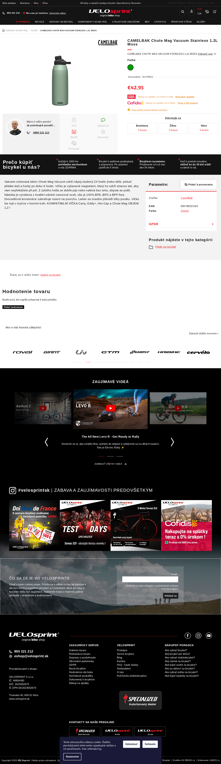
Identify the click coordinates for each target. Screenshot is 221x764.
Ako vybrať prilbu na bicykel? (181, 672)
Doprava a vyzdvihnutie (82, 657)
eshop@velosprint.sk (31, 656)
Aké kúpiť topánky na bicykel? (182, 676)
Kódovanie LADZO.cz (209, 760)
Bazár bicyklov (77, 668)
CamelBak (187, 198)
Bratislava (25, 3)
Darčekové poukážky (81, 676)
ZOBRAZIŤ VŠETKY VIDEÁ (108, 464)
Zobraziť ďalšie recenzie (203, 333)
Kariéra (121, 661)
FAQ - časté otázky (127, 665)
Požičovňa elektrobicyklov (132, 676)
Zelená (185, 211)
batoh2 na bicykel (51, 275)
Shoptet (166, 760)
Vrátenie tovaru (77, 650)
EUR (199, 9)
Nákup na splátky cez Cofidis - (172, 103)
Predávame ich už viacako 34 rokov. (153, 164)
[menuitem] (23, 22)
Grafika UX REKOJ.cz (184, 760)
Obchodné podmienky (81, 661)
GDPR (73, 665)
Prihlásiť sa (171, 596)
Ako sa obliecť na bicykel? (180, 668)
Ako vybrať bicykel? (176, 650)
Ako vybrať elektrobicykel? (180, 657)
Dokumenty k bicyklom (82, 679)
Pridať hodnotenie (13, 307)
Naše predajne (9, 3)
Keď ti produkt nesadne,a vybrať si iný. (195, 164)
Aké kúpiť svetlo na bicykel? (181, 665)
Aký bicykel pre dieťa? (177, 654)
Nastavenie (72, 756)
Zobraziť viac (207, 54)
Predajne (122, 650)
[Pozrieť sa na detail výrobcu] (108, 42)
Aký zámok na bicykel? (178, 661)
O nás (120, 672)
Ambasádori (124, 668)
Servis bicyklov (125, 654)
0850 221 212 (41, 132)
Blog (119, 657)
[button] (73, 360)
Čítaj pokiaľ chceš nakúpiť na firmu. (150, 110)
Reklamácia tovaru (79, 654)
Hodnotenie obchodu (81, 672)
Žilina (45, 3)
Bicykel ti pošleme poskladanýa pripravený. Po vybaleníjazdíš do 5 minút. (116, 164)
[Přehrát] (43, 408)
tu (100, 749)
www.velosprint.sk (19, 699)
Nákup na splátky (79, 683)
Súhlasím (150, 744)
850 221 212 (13, 13)
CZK (199, 13)
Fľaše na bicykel (165, 246)
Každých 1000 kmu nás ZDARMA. (72, 164)
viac (217, 3)
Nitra (36, 3)
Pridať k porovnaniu (200, 184)
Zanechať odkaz (57, 13)
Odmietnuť (131, 744)
